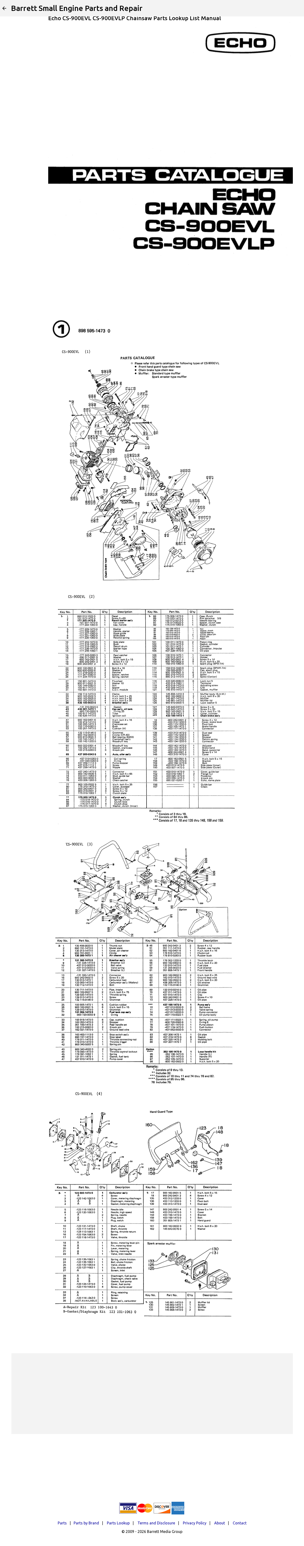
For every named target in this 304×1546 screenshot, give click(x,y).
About (219, 1523)
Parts (62, 1523)
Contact (240, 1523)
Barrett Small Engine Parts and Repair (76, 8)
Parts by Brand (86, 1523)
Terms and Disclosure (156, 1523)
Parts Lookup (118, 1523)
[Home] (4, 8)
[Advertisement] (152, 1393)
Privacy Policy (194, 1523)
